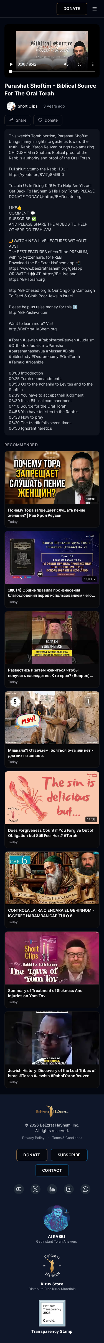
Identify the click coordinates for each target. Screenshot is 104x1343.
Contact (52, 1170)
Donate (72, 8)
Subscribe (69, 1154)
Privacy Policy (33, 1138)
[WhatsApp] (85, 1189)
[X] (35, 1189)
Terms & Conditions (67, 1138)
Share (21, 120)
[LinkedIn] (52, 1189)
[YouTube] (19, 1189)
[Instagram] (69, 1189)
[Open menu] (95, 9)
